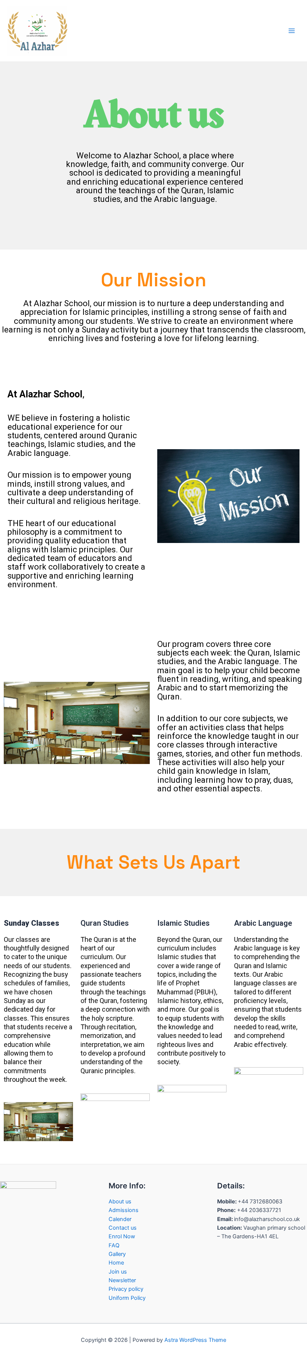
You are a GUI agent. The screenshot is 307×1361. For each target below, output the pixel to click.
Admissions (124, 1210)
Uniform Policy (127, 1298)
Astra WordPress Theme (195, 1340)
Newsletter (122, 1280)
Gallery (117, 1254)
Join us (118, 1271)
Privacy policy (126, 1289)
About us (120, 1201)
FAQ (114, 1245)
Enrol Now (122, 1236)
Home (116, 1262)
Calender (120, 1219)
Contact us (123, 1227)
